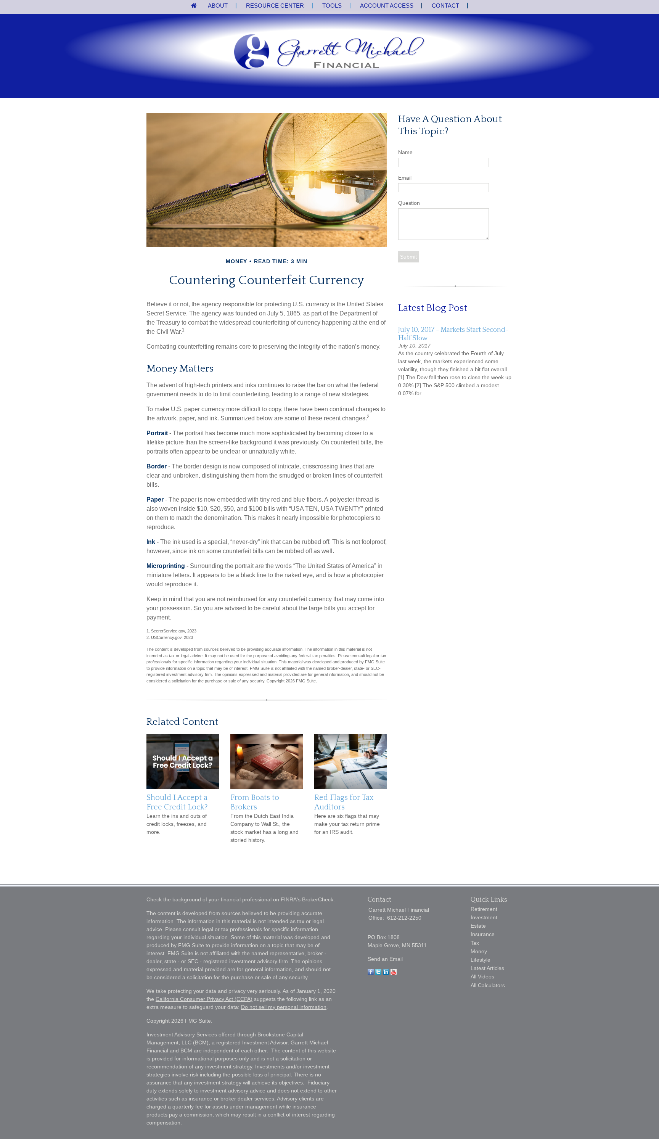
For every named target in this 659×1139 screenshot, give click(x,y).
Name (405, 152)
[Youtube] (394, 973)
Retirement (484, 909)
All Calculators (488, 985)
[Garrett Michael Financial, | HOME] (329, 52)
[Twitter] (378, 973)
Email (404, 178)
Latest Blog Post (432, 308)
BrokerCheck (317, 899)
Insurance (483, 934)
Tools (332, 5)
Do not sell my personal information (283, 1007)
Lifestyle (480, 960)
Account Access (386, 5)
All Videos (482, 976)
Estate (478, 926)
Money (479, 951)
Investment (484, 917)
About (218, 5)
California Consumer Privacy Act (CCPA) (204, 999)
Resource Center (275, 5)
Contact (445, 5)
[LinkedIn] (386, 973)
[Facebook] (371, 973)
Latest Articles (487, 968)
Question (409, 203)
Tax (475, 943)
